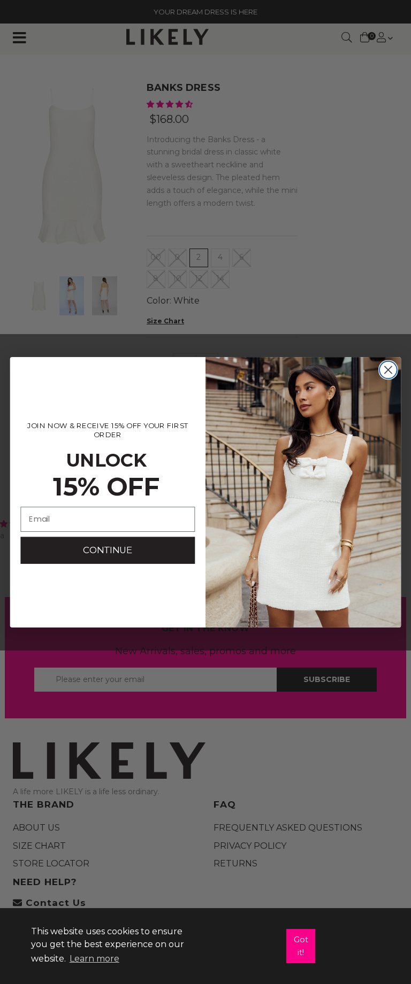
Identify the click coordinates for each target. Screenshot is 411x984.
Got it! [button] (301, 946)
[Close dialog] (388, 369)
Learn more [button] (94, 959)
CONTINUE (107, 549)
